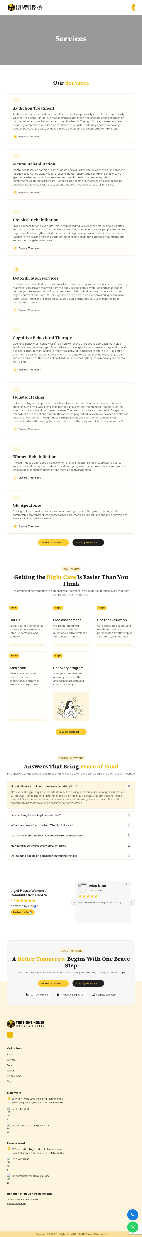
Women (11, 1070)
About (10, 1054)
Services (11, 1059)
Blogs (9, 1081)
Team (10, 1065)
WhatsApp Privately (86, 542)
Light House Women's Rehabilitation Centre (29, 892)
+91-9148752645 (20, 1108)
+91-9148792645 (20, 1159)
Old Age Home (14, 1076)
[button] (132, 1227)
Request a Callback (51, 542)
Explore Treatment (30, 136)
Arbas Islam (97, 886)
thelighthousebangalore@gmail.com (30, 1125)
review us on (21, 912)
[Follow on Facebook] (10, 1035)
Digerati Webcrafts (96, 1234)
